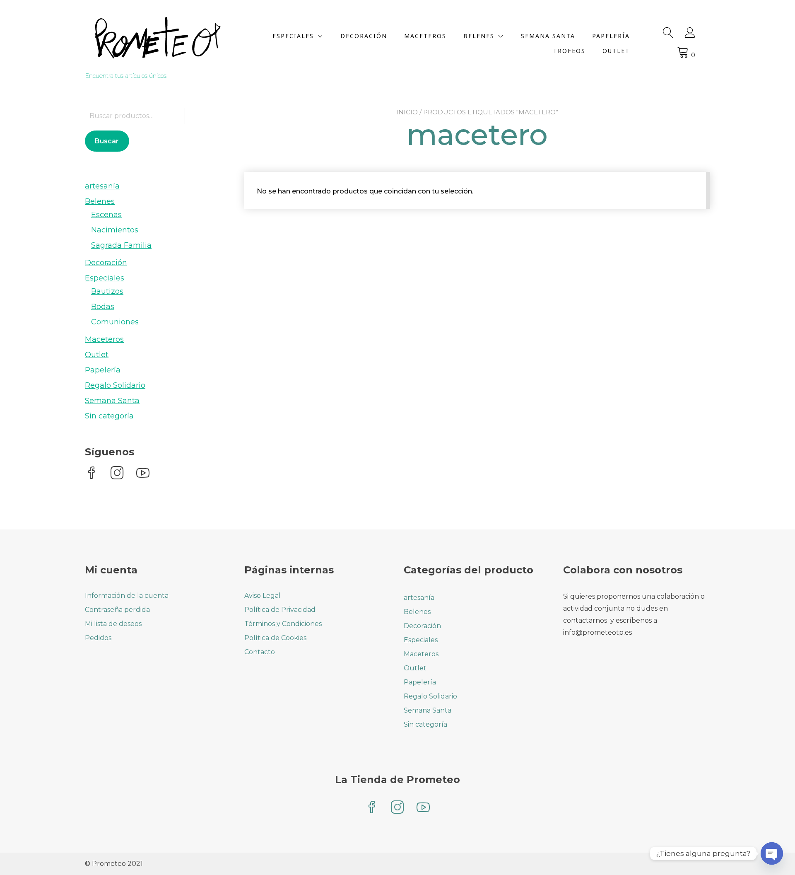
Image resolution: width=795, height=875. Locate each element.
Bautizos (107, 291)
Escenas (106, 214)
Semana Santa (548, 36)
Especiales (293, 36)
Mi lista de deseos (113, 624)
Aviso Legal (262, 595)
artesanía (102, 186)
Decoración (363, 36)
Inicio (407, 112)
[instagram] (117, 474)
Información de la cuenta (127, 595)
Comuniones (115, 321)
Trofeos (569, 51)
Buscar (107, 141)
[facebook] (91, 474)
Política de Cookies (275, 638)
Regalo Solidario (115, 385)
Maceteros (425, 36)
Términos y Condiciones (283, 624)
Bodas (102, 306)
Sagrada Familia (121, 245)
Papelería (611, 36)
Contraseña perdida (117, 610)
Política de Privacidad (280, 610)
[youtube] (142, 474)
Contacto (259, 652)
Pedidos (98, 638)
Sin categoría (109, 416)
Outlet (616, 51)
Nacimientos (114, 229)
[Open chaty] (772, 853)
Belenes (478, 36)
